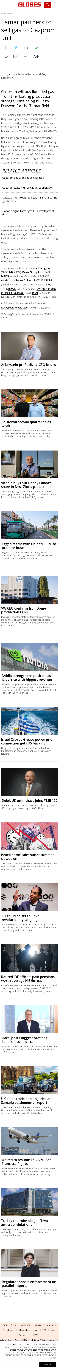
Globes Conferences (29, 1329)
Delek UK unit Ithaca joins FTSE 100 (29, 800)
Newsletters (8, 1329)
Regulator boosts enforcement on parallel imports (29, 1284)
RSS (45, 1329)
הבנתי (47, 1364)
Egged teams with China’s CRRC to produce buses (29, 546)
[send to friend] (16, 57)
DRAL (35, 292)
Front (3, 13)
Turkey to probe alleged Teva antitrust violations (24, 1223)
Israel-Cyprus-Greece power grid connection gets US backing (26, 741)
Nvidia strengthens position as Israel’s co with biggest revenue (27, 677)
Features (38, 1324)
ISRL (47, 284)
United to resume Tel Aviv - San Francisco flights (26, 1162)
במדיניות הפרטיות (48, 1352)
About (52, 1340)
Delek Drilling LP (26, 280)
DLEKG (5, 276)
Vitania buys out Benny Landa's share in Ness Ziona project (26, 485)
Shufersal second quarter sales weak (26, 424)
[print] (6, 57)
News (9, 13)
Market (50, 1324)
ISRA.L (12, 288)
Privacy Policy (38, 1340)
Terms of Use (21, 1340)
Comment (25, 1324)
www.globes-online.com (14, 307)
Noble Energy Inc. (41, 268)
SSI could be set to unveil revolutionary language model (26, 918)
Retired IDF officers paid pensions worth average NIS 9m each (28, 979)
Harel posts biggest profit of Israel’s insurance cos (24, 1040)
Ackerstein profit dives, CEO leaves (28, 364)
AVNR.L (5, 280)
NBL (11, 272)
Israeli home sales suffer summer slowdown (27, 857)
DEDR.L (48, 280)
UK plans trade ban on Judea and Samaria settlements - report (27, 1101)
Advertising (5, 1340)
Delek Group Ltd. (32, 272)
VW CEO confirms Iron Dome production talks (23, 610)
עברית (36, 1335)
